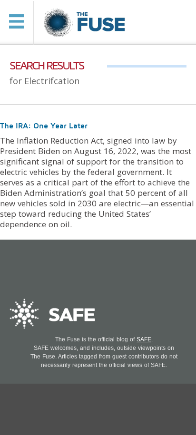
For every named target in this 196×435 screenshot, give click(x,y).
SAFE (144, 339)
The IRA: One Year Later (44, 126)
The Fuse (85, 23)
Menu (16, 21)
